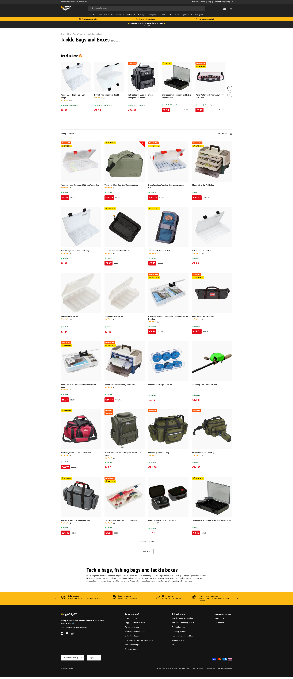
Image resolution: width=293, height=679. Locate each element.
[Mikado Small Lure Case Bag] (212, 429)
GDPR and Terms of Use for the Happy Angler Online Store (172, 669)
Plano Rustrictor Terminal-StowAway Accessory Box (167, 186)
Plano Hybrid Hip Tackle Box (203, 185)
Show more (146, 551)
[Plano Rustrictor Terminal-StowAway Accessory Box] (168, 161)
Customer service (198, 2)
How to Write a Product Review (184, 636)
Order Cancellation (132, 636)
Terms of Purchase (198, 669)
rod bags (146, 581)
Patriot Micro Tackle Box (114, 316)
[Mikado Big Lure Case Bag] (168, 429)
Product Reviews (178, 627)
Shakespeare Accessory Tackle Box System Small (176, 96)
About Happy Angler (132, 645)
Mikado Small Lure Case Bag (203, 453)
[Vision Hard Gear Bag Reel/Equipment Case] (124, 161)
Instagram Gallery (178, 640)
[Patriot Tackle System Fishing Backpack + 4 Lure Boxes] (124, 429)
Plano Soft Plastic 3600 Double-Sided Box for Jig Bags (80, 386)
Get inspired (199, 15)
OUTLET (165, 15)
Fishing (90, 15)
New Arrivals (174, 15)
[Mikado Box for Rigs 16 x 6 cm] (168, 361)
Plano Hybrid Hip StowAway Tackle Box (119, 385)
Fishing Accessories (79, 34)
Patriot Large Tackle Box (201, 251)
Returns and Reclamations (135, 632)
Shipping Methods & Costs (135, 623)
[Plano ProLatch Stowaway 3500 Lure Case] (124, 497)
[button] (230, 8)
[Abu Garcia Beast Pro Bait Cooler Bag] (81, 497)
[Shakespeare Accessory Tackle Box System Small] (212, 497)
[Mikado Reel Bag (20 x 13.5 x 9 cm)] (168, 497)
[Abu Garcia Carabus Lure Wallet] (124, 227)
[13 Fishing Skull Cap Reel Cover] (212, 361)
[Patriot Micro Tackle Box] (124, 293)
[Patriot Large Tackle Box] (212, 227)
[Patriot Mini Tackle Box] (81, 293)
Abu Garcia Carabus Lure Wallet (116, 251)
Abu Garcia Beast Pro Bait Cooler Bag (75, 520)
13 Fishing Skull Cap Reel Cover (204, 385)
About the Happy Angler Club (183, 623)
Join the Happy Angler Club (182, 618)
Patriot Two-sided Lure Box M (106, 95)
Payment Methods (132, 627)
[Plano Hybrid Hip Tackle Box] (212, 161)
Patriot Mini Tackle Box (70, 316)
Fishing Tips (219, 618)
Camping (141, 15)
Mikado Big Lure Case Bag (158, 453)
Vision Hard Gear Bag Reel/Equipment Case (121, 185)
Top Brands (185, 15)
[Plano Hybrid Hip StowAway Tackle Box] (124, 361)
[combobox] (146, 8)
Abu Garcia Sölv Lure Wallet (159, 251)
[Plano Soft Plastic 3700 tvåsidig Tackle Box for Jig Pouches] (168, 293)
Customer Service (131, 618)
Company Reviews (179, 632)
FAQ (209, 2)
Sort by (63, 134)
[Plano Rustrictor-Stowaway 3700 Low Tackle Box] (81, 161)
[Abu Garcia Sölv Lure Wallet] (168, 227)
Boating (118, 15)
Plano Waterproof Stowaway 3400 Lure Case (209, 96)
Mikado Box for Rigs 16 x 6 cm (160, 385)
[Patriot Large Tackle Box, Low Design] (81, 227)
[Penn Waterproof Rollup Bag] (212, 293)
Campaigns (153, 15)
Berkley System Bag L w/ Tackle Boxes (76, 453)
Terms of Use (211, 669)
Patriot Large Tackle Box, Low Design (73, 96)
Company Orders (131, 649)
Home (62, 34)
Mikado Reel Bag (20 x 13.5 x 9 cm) (162, 520)
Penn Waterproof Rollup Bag (203, 316)
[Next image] (155, 77)
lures (108, 578)
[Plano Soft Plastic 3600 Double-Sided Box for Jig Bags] (81, 361)
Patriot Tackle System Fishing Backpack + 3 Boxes (140, 96)
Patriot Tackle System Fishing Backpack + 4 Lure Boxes (123, 454)
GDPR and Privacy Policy (225, 669)
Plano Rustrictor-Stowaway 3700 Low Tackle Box (80, 185)
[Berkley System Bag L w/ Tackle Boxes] (81, 429)
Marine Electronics (104, 15)
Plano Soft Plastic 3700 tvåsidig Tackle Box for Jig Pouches (168, 317)
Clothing (129, 15)
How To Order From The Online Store (139, 640)
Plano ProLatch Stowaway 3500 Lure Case (120, 520)
